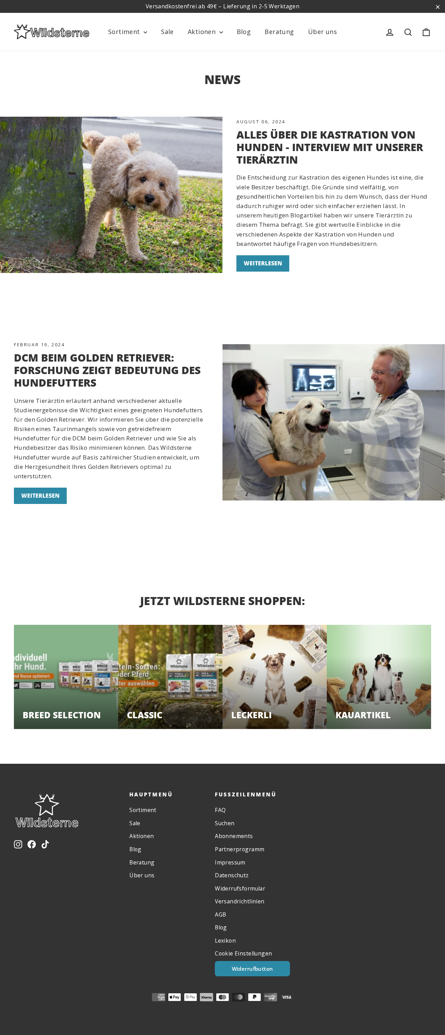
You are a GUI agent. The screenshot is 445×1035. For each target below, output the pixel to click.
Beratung (279, 31)
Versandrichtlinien (240, 901)
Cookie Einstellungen (243, 953)
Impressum (230, 862)
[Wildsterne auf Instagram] (18, 843)
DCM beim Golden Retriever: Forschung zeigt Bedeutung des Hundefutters (107, 369)
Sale (167, 31)
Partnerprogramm (239, 849)
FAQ (220, 810)
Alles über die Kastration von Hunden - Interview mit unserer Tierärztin (329, 146)
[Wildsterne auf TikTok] (45, 843)
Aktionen (203, 31)
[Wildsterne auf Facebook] (31, 843)
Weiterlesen (263, 263)
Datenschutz (232, 875)
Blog (244, 31)
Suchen (225, 823)
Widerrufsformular (240, 888)
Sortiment (125, 31)
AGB (220, 914)
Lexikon (225, 940)
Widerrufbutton (252, 968)
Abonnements (234, 836)
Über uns (322, 31)
